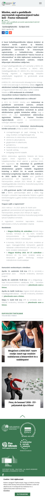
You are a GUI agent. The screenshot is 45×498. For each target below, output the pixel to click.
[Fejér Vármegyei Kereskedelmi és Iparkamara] (9, 4)
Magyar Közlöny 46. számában (20, 231)
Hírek (6, 20)
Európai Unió (24, 27)
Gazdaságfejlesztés (9, 27)
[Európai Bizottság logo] (9, 460)
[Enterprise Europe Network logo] (25, 445)
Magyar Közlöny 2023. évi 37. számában (25, 252)
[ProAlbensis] (9, 445)
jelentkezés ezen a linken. (14, 296)
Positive (21, 471)
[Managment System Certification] (28, 429)
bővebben (6, 490)
